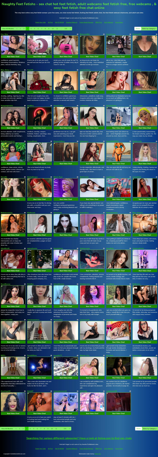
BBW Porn (98, 22)
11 (57, 28)
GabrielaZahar (111, 105)
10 (53, 28)
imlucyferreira (32, 248)
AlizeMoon (110, 320)
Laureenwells (85, 320)
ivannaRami (137, 177)
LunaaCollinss (85, 70)
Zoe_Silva (4, 34)
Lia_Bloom (110, 284)
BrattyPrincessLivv (8, 141)
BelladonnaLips (6, 213)
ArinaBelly (110, 248)
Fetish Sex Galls (40, 22)
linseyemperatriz (7, 105)
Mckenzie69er (85, 34)
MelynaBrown (32, 141)
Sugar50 (30, 70)
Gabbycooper (85, 248)
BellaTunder (84, 177)
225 (66, 28)
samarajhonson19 (60, 391)
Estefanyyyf (137, 355)
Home (138, 28)
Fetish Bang (119, 22)
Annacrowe (58, 213)
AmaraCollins (58, 105)
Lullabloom (84, 105)
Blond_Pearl (58, 177)
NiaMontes (136, 284)
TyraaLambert (138, 105)
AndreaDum (84, 213)
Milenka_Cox (84, 355)
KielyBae (30, 284)
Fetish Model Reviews (86, 22)
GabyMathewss (59, 70)
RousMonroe (5, 284)
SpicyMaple (137, 70)
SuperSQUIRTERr (112, 141)
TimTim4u (83, 391)
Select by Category (148, 28)
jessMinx (30, 105)
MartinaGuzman (112, 213)
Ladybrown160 (111, 391)
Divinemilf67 (137, 34)
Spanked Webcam (71, 22)
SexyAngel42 (5, 391)
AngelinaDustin (138, 248)
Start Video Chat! (13, 56)
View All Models (8, 28)
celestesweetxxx (33, 320)
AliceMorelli (5, 248)
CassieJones (111, 34)
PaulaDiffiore (32, 355)
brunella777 (58, 355)
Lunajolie (30, 34)
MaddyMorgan (32, 177)
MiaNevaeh (31, 213)
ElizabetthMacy (59, 141)
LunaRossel (110, 177)
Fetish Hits (98, 454)
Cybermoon (84, 141)
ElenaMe (4, 177)
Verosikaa (109, 355)
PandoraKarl (58, 320)
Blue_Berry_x (6, 70)
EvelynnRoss (111, 70)
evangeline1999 (6, 320)
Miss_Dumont (138, 213)
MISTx (3, 355)
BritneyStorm (58, 34)
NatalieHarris (58, 248)
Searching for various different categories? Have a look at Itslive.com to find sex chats (79, 438)
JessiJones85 (138, 320)
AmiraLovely (137, 141)
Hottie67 (30, 391)
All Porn (50, 22)
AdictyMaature (59, 284)
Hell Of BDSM (59, 22)
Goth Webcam (108, 22)
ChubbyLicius (85, 284)
